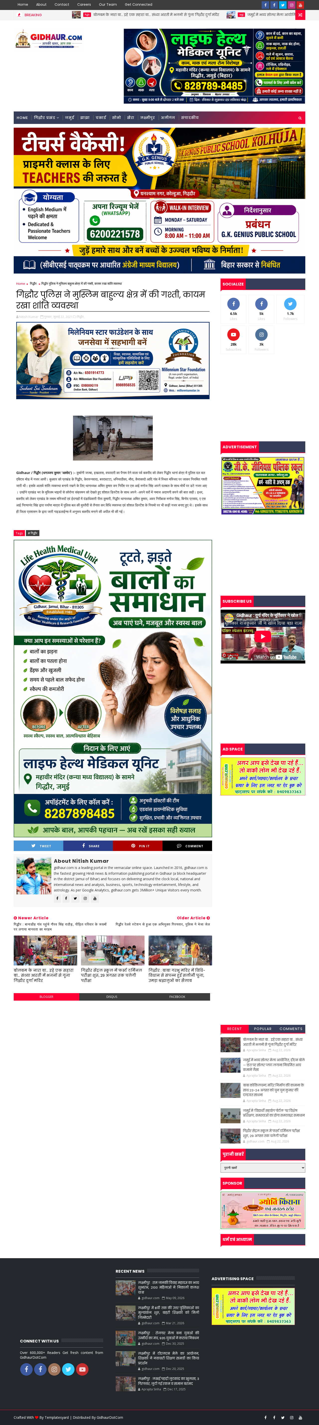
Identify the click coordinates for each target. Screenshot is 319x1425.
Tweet (45, 846)
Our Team (108, 4)
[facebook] (265, 5)
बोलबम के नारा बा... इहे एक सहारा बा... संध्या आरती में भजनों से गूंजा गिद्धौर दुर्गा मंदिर (82, 14)
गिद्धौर (33, 283)
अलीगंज (168, 117)
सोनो (116, 117)
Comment (194, 846)
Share (94, 846)
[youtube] (300, 5)
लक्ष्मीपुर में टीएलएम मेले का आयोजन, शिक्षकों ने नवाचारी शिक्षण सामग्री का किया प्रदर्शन (168, 1358)
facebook (177, 997)
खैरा (130, 117)
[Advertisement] (113, 1040)
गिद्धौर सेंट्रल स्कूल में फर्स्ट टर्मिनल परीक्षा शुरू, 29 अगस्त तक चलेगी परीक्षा (111, 975)
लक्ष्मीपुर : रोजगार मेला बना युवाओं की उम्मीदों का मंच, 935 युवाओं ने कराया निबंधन (168, 1335)
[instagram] (291, 5)
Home (23, 4)
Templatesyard (57, 1417)
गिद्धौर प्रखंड (44, 117)
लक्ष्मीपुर (147, 117)
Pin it (144, 846)
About (41, 4)
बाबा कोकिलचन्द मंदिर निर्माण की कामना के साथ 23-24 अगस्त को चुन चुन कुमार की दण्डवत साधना (273, 1090)
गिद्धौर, (80, 316)
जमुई (167, 14)
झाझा (85, 117)
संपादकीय (190, 117)
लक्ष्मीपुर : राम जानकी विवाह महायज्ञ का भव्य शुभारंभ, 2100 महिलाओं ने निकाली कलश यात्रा (168, 1287)
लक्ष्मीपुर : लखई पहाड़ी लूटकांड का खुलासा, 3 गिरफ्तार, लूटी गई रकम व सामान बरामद (168, 1381)
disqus (111, 997)
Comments (291, 1028)
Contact (62, 4)
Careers (84, 4)
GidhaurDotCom (110, 1417)
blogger (46, 997)
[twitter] (283, 5)
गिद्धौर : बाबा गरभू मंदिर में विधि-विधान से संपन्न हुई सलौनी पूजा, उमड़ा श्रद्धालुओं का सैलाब (177, 975)
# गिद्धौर (32, 533)
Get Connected (138, 4)
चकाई (101, 117)
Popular (263, 1028)
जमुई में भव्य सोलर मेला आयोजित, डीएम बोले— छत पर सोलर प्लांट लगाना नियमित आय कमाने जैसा (274, 1065)
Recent (234, 1028)
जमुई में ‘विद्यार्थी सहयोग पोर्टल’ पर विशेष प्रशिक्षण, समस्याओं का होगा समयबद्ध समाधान (274, 1113)
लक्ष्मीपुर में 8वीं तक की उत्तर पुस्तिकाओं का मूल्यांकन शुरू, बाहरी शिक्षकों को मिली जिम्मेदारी (168, 1313)
